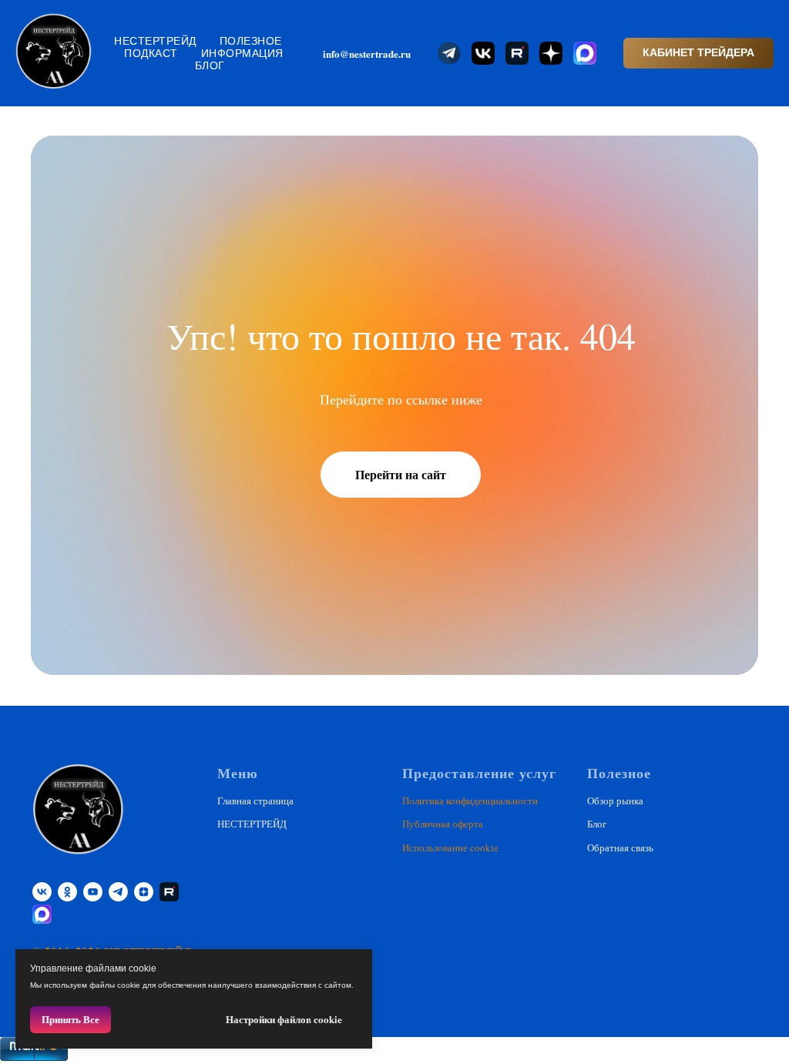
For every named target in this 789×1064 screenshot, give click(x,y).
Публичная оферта (442, 824)
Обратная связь (620, 847)
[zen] (143, 891)
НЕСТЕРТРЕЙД (155, 41)
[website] (449, 53)
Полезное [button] (251, 41)
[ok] (67, 891)
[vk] (42, 891)
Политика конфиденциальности (470, 800)
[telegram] (118, 891)
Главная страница (255, 800)
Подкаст (151, 53)
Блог (210, 65)
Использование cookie (450, 847)
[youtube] (92, 891)
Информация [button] (242, 53)
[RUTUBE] (169, 891)
